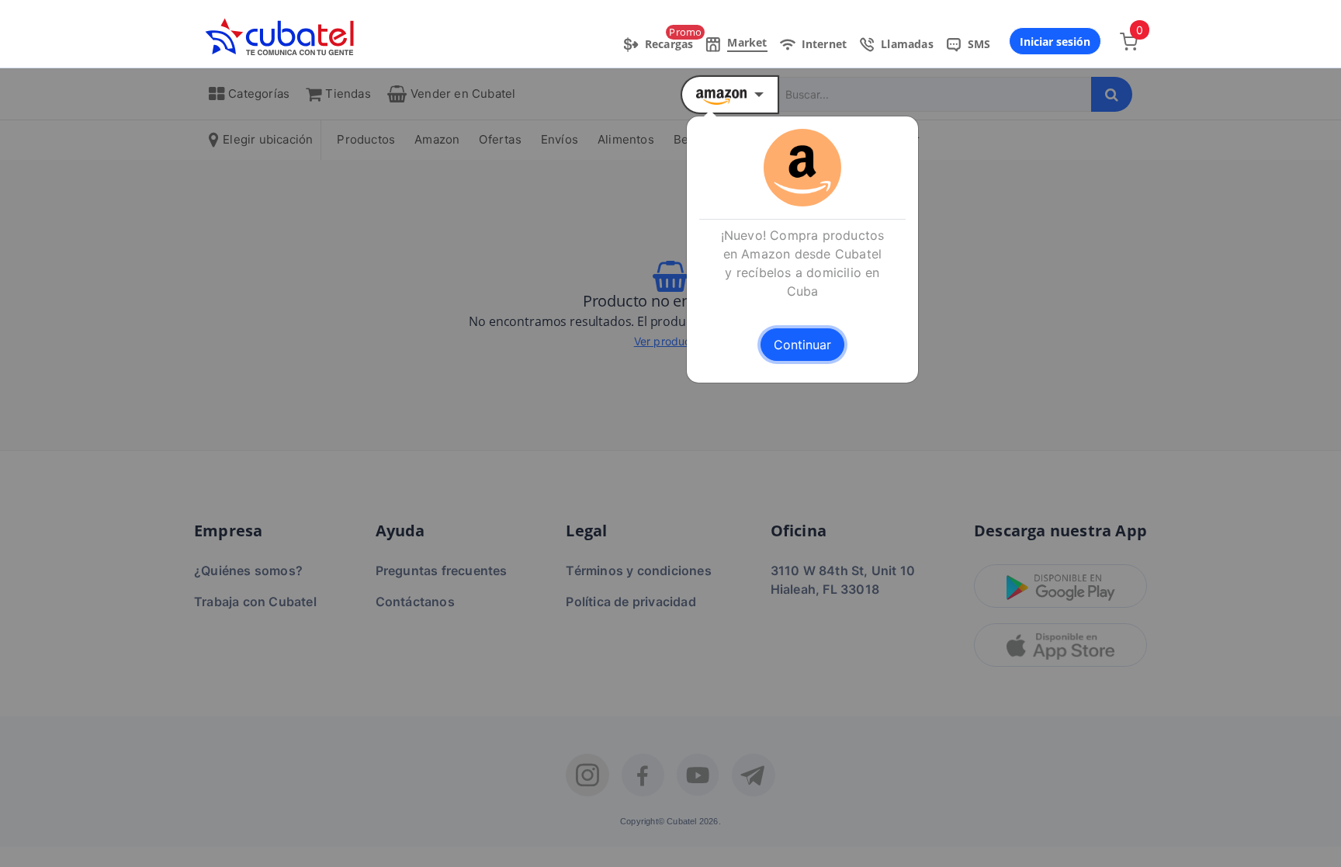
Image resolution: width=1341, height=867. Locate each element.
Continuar (802, 344)
